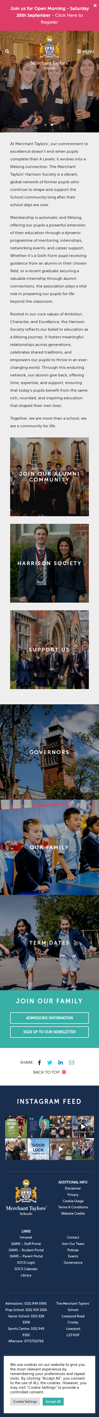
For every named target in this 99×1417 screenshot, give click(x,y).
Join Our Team (73, 1244)
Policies (73, 1250)
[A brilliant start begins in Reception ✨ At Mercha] (61, 1149)
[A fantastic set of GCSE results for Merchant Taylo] (16, 1149)
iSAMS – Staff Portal (26, 1244)
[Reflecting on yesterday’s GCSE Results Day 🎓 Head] (38, 1127)
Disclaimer (73, 1188)
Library (26, 1275)
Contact (73, 1237)
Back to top (47, 1072)
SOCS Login (26, 1262)
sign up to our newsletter (49, 1032)
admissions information (49, 1018)
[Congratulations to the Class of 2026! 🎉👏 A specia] (83, 1127)
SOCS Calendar (26, 1269)
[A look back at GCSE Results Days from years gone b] (83, 1149)
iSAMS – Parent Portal (26, 1256)
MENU (87, 51)
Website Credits (73, 1213)
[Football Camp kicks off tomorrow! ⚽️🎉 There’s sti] (16, 1127)
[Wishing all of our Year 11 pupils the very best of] (38, 1149)
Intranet (26, 1237)
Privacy (73, 1195)
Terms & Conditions (73, 1207)
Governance (73, 1262)
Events (73, 1256)
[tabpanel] (49, 81)
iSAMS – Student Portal (26, 1250)
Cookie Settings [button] (25, 1402)
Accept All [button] (53, 1402)
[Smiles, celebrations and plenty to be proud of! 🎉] (61, 1127)
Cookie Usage (73, 1201)
